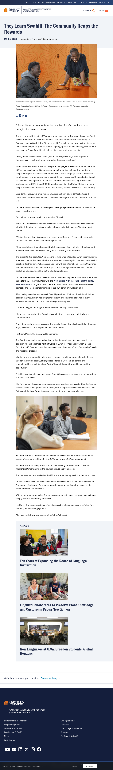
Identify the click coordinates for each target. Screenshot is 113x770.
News (6, 736)
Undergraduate (68, 720)
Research (93, 2)
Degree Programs (12, 724)
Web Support (10, 740)
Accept (74, 766)
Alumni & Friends (64, 2)
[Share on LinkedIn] (23, 116)
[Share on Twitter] (17, 116)
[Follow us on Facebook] (39, 750)
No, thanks (89, 766)
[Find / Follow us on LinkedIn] (20, 750)
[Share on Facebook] (20, 116)
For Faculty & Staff (69, 736)
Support (64, 732)
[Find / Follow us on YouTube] (7, 750)
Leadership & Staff (12, 732)
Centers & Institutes (13, 728)
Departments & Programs (15, 720)
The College (30, 2)
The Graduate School (46, 2)
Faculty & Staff (80, 2)
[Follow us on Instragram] (33, 750)
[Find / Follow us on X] (26, 750)
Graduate (65, 724)
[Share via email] (26, 116)
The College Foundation (72, 728)
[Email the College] (14, 750)
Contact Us (104, 2)
